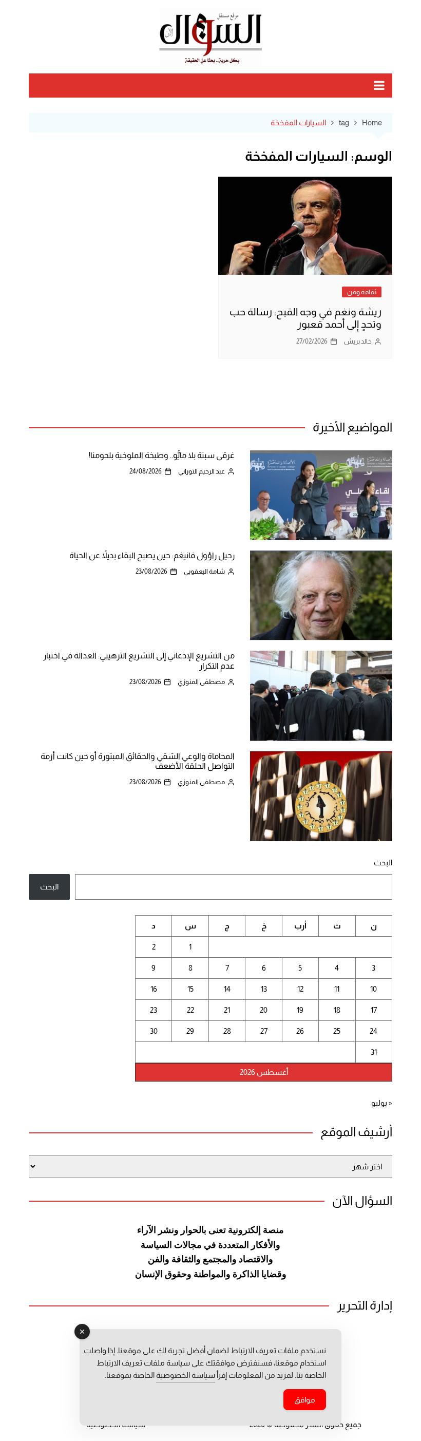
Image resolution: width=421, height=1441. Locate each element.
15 (190, 988)
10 (373, 988)
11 (336, 988)
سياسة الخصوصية (185, 1375)
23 (153, 1010)
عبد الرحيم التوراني (201, 471)
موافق (304, 1399)
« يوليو (381, 1102)
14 (227, 988)
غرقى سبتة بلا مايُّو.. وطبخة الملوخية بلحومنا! (162, 455)
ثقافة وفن (361, 292)
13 (264, 988)
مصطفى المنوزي (201, 682)
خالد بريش (358, 341)
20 (263, 1010)
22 (190, 1010)
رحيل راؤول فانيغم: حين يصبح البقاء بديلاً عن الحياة (152, 555)
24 (373, 1031)
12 (300, 988)
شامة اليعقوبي (204, 571)
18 (337, 1010)
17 (374, 1010)
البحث (383, 862)
